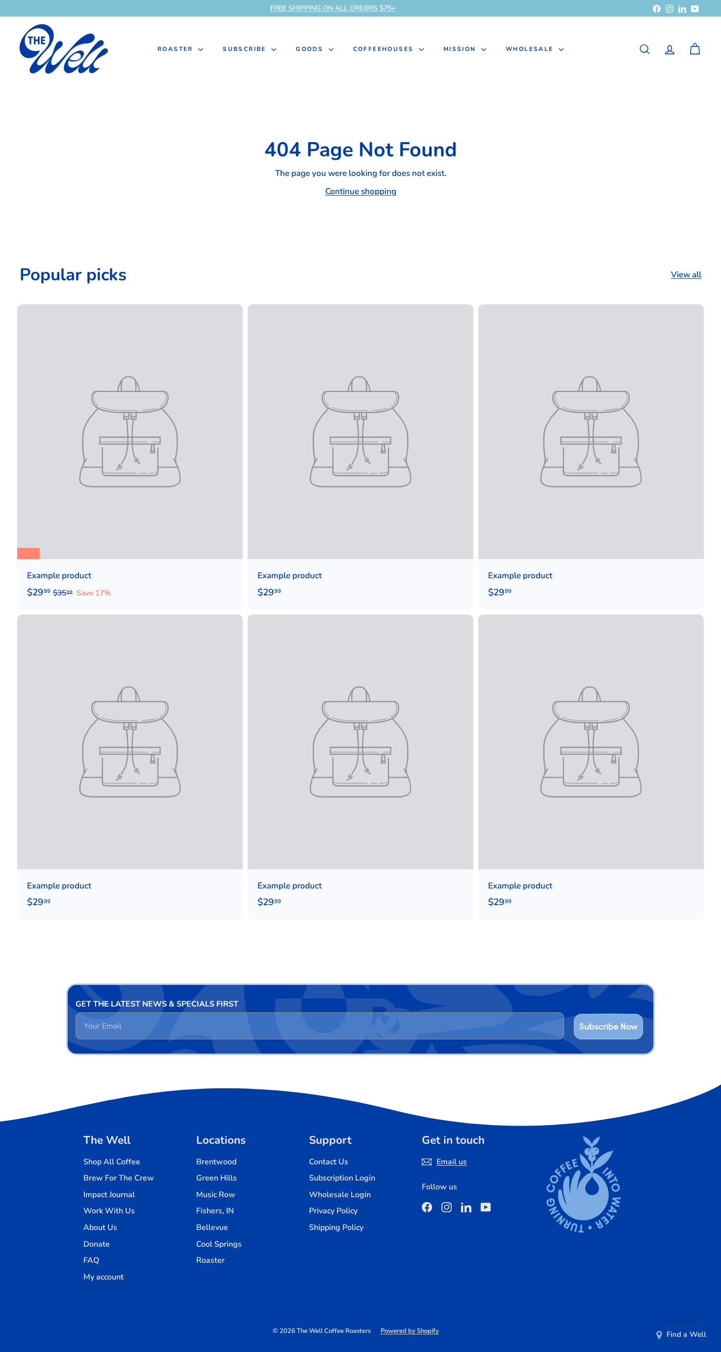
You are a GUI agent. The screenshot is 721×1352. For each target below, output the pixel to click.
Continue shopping (360, 191)
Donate (96, 1244)
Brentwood (216, 1161)
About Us (100, 1227)
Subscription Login (342, 1178)
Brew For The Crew (118, 1178)
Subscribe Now (608, 1026)
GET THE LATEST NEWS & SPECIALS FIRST (157, 1004)
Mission (461, 49)
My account (103, 1277)
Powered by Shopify (410, 1331)
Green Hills (216, 1178)
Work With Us (109, 1210)
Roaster (176, 49)
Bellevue (212, 1227)
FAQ (91, 1260)
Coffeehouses (384, 49)
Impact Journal (109, 1194)
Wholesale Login (340, 1194)
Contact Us (328, 1161)
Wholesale (531, 49)
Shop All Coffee (111, 1161)
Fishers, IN (215, 1210)
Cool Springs (219, 1244)
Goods (311, 49)
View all (686, 274)
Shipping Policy (336, 1227)
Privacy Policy (333, 1210)
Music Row (215, 1194)
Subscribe (246, 49)
